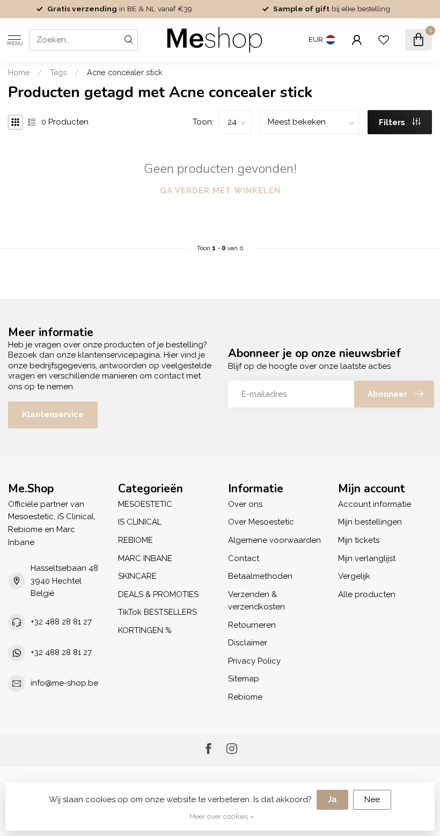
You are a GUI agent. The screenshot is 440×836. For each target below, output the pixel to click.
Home (19, 72)
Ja (332, 799)
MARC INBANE (145, 558)
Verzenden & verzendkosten (256, 601)
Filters (393, 122)
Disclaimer (247, 643)
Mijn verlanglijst (366, 558)
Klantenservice (53, 414)
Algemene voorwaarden (274, 540)
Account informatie (374, 504)
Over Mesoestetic (261, 522)
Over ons (245, 504)
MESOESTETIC (145, 504)
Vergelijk (354, 576)
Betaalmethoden (260, 576)
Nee (372, 799)
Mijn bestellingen (370, 522)
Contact (243, 558)
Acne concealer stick (125, 72)
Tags (58, 72)
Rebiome (245, 697)
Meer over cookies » (221, 816)
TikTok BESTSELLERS (157, 612)
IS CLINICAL (140, 522)
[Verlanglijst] (383, 39)
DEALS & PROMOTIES (158, 594)
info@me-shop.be (64, 683)
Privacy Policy (254, 661)
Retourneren (252, 625)
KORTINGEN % (145, 630)
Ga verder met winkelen (220, 190)
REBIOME (135, 540)
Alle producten (366, 594)
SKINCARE (137, 576)
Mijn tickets (358, 540)
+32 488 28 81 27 (61, 622)
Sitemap (243, 679)
